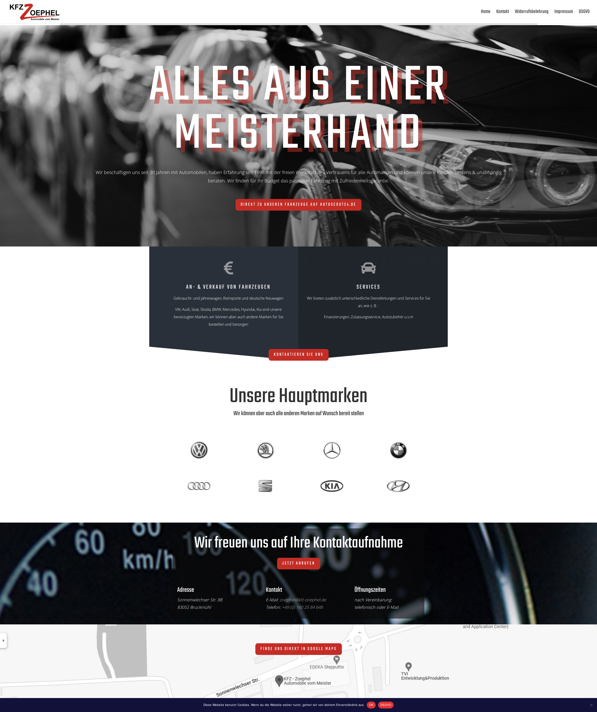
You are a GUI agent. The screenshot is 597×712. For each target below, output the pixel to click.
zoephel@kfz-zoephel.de (303, 599)
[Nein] (591, 705)
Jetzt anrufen (298, 563)
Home (485, 13)
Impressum (563, 13)
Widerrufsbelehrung (531, 13)
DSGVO (584, 13)
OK (371, 705)
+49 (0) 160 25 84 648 (302, 607)
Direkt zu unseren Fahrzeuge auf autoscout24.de (298, 204)
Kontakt (502, 13)
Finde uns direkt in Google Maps (298, 649)
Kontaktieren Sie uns (298, 354)
